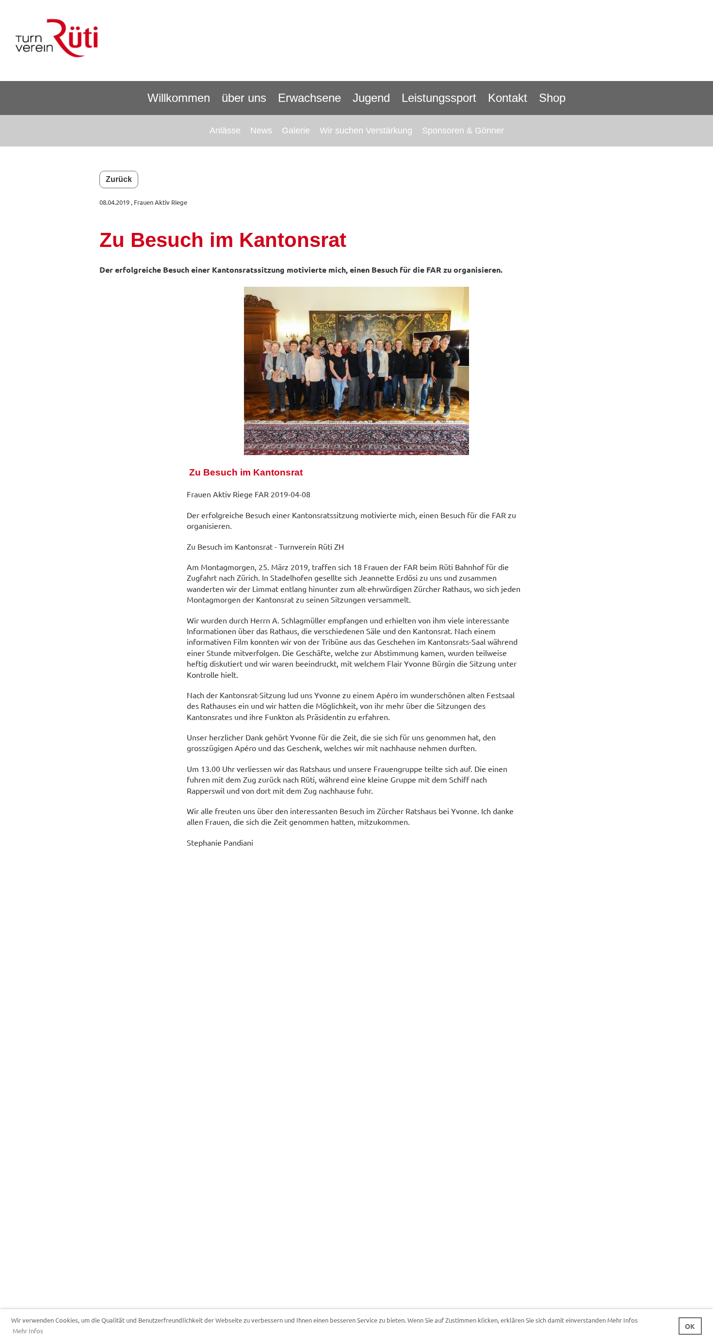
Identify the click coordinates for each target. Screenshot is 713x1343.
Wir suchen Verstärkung (366, 130)
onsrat (288, 472)
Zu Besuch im (220, 472)
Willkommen (178, 97)
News (261, 130)
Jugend (371, 97)
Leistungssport (439, 97)
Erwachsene (309, 97)
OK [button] (690, 1326)
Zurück (119, 179)
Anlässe (225, 130)
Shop (552, 97)
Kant (262, 472)
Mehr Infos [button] (28, 1331)
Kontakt (507, 97)
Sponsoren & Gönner (463, 130)
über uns (244, 97)
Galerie (296, 130)
